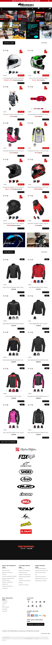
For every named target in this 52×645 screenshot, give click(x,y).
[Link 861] (26, 464)
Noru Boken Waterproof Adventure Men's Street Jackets (13, 323)
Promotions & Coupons (40, 580)
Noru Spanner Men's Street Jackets (38, 323)
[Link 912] (28, 606)
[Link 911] (44, 602)
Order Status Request (40, 576)
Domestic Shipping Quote (25, 574)
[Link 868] (26, 516)
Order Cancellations (40, 572)
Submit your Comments (24, 570)
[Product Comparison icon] (32, 9)
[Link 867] (26, 509)
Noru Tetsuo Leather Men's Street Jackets (13, 287)
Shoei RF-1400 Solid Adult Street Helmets (13, 223)
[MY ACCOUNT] (27, 9)
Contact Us (21, 568)
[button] (49, 9)
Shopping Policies (23, 572)
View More (44, 42)
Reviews (21, 582)
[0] (37, 9)
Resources (4, 609)
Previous (6, 72)
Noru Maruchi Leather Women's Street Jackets (38, 396)
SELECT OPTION (21, 83)
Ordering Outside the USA (41, 578)
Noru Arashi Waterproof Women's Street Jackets (38, 432)
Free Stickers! (5, 607)
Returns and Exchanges (25, 576)
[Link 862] (26, 471)
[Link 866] (26, 501)
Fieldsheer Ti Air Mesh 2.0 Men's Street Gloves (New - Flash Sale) (38, 223)
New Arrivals (9, 252)
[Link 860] (26, 457)
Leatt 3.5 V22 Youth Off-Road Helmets (38, 78)
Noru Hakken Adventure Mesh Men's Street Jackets (13, 360)
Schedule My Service (24, 584)
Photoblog (5, 588)
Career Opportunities (7, 586)
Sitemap (37, 631)
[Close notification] (49, 1)
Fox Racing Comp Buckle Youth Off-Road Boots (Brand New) (13, 151)
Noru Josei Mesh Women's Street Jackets (13, 432)
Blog (3, 605)
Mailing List (5, 584)
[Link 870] (26, 531)
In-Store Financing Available (9, 576)
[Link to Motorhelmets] (26, 4)
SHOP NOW (37, 0)
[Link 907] (28, 602)
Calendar (4, 611)
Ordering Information (40, 568)
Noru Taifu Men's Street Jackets (14, 396)
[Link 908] (32, 602)
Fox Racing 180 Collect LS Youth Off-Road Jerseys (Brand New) (38, 151)
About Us (4, 568)
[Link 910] (40, 602)
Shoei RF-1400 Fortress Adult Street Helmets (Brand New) (38, 187)
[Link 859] (26, 449)
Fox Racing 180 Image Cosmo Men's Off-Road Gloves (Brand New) (13, 114)
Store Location (6, 570)
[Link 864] (26, 486)
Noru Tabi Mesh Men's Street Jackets (38, 287)
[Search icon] (43, 9)
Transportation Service (25, 580)
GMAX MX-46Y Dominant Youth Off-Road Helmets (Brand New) (13, 187)
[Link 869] (26, 524)
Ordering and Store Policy (41, 570)
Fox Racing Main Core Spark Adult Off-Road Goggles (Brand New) (38, 114)
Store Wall (5, 600)
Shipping (21, 578)
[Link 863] (26, 479)
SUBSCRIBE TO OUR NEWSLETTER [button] (35, 624)
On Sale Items (9, 43)
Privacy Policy (44, 633)
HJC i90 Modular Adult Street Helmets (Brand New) (13, 78)
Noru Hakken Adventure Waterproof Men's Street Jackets (38, 360)
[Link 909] (36, 602)
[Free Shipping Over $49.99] (26, 547)
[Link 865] (26, 494)
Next (20, 72)
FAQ (36, 574)
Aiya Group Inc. (23, 631)
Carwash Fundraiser (7, 582)
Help (49, 633)
